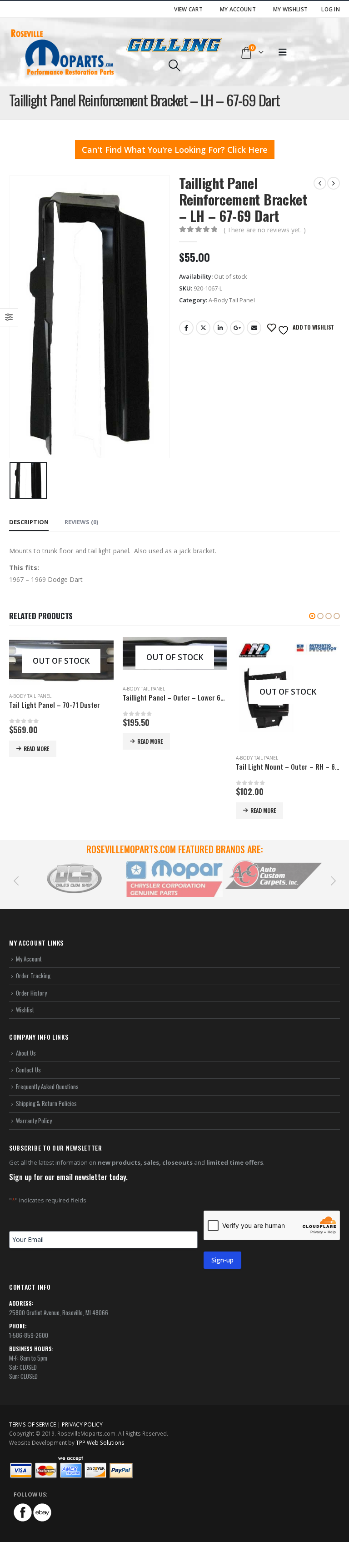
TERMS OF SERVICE (32, 1424)
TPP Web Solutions (100, 1442)
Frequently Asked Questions (47, 1086)
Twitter (203, 327)
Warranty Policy (34, 1120)
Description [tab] (29, 522)
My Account (238, 9)
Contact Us (28, 1069)
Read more (37, 741)
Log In (330, 9)
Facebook (186, 327)
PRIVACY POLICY (82, 1424)
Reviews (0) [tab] (81, 522)
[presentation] (16, 880)
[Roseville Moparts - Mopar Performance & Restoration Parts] (62, 52)
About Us (26, 1052)
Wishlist (25, 1009)
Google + (237, 327)
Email (254, 327)
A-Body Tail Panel (232, 300)
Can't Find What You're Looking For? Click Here (175, 149)
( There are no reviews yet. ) (265, 229)
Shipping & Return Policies (46, 1103)
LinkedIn (220, 327)
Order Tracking (33, 975)
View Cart (188, 9)
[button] (312, 616)
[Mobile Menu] (283, 52)
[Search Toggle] (174, 65)
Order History (31, 992)
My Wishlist (290, 9)
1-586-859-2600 (28, 1335)
